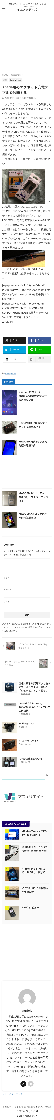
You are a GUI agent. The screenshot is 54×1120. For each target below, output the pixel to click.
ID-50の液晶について (31, 758)
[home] (31, 1084)
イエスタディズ (27, 9)
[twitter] (23, 1084)
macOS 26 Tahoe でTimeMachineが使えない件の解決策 (34, 707)
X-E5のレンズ (26, 723)
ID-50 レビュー (30, 907)
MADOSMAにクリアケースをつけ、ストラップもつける (33, 497)
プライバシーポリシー (13, 1093)
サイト (7, 601)
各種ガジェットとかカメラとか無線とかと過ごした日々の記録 (27, 1107)
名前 (7, 578)
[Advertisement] (27, 43)
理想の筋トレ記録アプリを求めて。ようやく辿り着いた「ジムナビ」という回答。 (35, 687)
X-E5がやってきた (29, 741)
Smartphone (10, 373)
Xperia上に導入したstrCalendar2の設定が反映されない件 (33, 396)
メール (8, 589)
